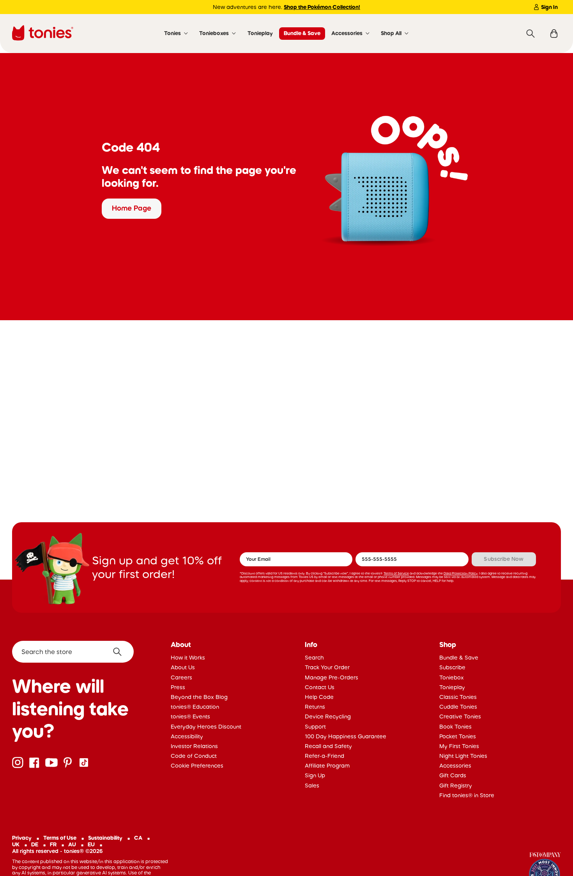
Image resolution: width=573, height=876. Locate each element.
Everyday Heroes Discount (206, 726)
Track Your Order (327, 667)
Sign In (549, 7)
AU (72, 844)
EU (91, 844)
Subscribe (452, 667)
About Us (183, 667)
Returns (315, 706)
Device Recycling (328, 716)
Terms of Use (59, 838)
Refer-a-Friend (324, 756)
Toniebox (451, 677)
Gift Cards (452, 775)
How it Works (188, 657)
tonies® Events (190, 716)
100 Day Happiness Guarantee (345, 736)
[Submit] (120, 652)
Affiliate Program (327, 765)
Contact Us (319, 687)
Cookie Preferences (197, 765)
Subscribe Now (503, 559)
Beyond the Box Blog (199, 697)
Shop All (391, 33)
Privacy (22, 838)
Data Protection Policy (461, 573)
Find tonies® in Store (466, 795)
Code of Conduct (194, 756)
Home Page (131, 208)
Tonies (172, 33)
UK (15, 844)
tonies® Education (195, 706)
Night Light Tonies (463, 756)
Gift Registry (455, 785)
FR (53, 844)
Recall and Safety (328, 746)
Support (315, 726)
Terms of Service (396, 573)
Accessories (347, 33)
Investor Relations (194, 746)
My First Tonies (459, 746)
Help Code (319, 697)
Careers (181, 677)
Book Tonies (455, 726)
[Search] (530, 34)
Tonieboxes (214, 33)
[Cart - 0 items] (554, 34)
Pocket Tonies (457, 736)
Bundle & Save (302, 33)
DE (34, 844)
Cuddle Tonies (458, 706)
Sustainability (105, 838)
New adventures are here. (286, 7)
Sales (312, 785)
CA (138, 838)
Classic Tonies (458, 697)
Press (178, 687)
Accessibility (187, 736)
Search (314, 657)
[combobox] (73, 652)
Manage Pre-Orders (331, 677)
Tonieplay (260, 33)
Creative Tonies (460, 716)
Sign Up (315, 775)
